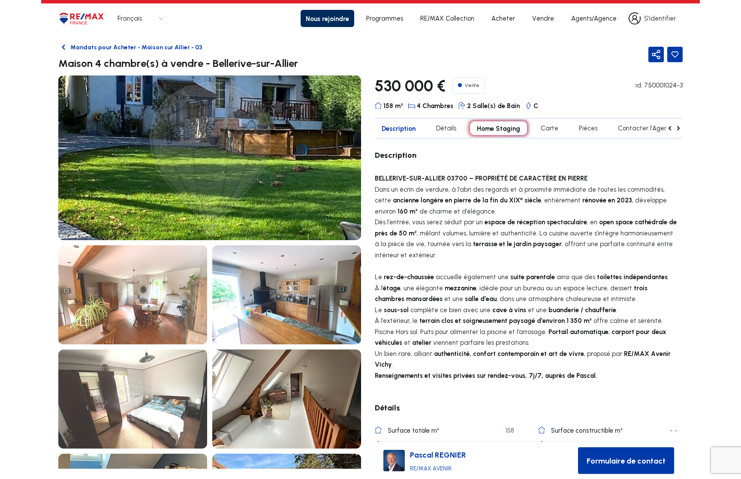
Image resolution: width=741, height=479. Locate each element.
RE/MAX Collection (447, 18)
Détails (446, 128)
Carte (549, 128)
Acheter (503, 18)
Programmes (384, 18)
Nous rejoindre (327, 18)
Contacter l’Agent (644, 128)
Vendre (543, 18)
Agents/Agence (594, 18)
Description (399, 128)
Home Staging (498, 128)
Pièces (588, 128)
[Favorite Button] (675, 54)
